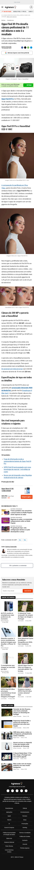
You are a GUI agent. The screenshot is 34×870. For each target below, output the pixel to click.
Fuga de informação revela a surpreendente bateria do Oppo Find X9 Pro (17, 461)
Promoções (25, 823)
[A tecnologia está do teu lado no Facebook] (8, 790)
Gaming (25, 827)
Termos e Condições (24, 832)
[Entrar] (31, 7)
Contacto (24, 840)
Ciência (25, 808)
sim (20, 540)
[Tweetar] (25, 47)
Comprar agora (26, 497)
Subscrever (27, 591)
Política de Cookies (25, 836)
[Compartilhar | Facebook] (22, 47)
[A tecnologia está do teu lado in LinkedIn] (26, 790)
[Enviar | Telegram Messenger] (31, 47)
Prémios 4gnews (24, 848)
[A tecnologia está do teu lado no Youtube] (17, 790)
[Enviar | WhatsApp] (28, 47)
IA (9, 823)
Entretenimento (24, 812)
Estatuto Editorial (9, 842)
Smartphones (9, 808)
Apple (9, 816)
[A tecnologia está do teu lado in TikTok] (21, 790)
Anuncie (25, 844)
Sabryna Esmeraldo (6, 47)
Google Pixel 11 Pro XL (19, 11)
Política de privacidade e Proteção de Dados (9, 833)
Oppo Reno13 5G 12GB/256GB (7, 490)
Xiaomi (9, 820)
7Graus (21, 857)
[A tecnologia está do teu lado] (11, 7)
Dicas (24, 820)
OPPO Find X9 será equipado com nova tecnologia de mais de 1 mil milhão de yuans (17, 469)
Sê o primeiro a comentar (18, 565)
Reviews (24, 816)
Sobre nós (9, 838)
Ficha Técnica (9, 846)
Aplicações (9, 812)
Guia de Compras (9, 827)
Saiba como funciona (12, 16)
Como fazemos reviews (9, 851)
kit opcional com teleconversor (12, 369)
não (25, 540)
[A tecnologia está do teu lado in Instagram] (12, 790)
